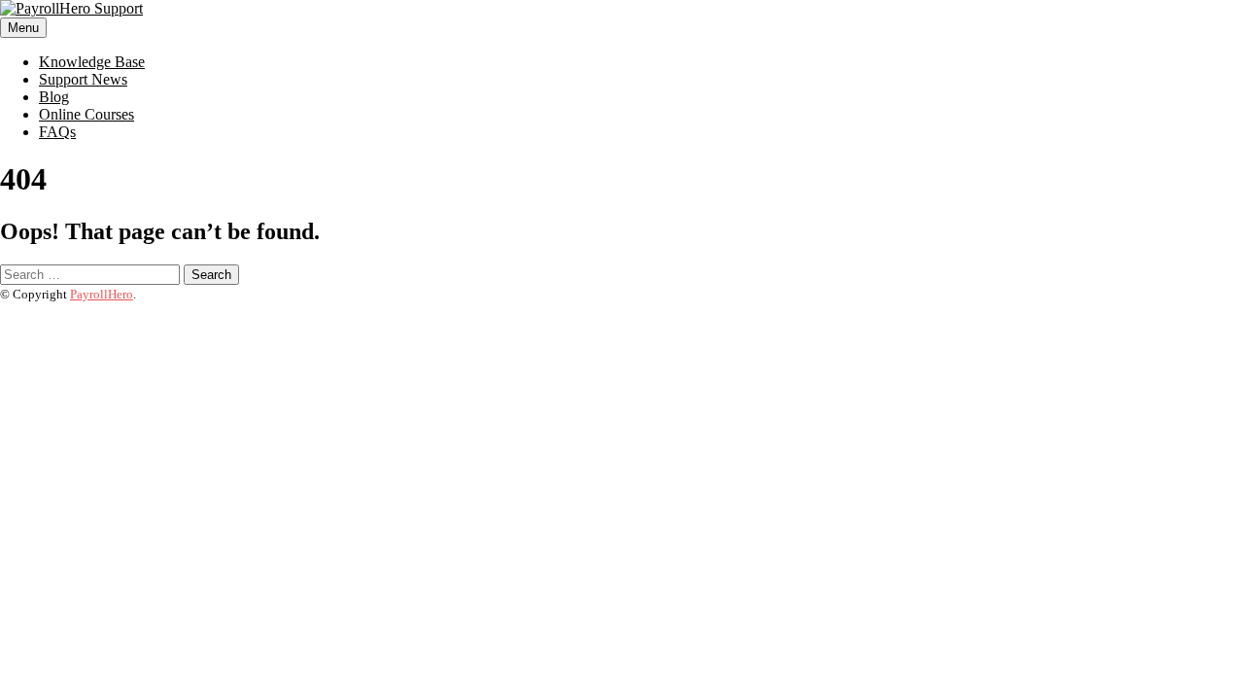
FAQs (57, 131)
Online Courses (86, 114)
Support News (83, 79)
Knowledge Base (92, 61)
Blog (54, 96)
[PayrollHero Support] (71, 8)
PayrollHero (101, 294)
